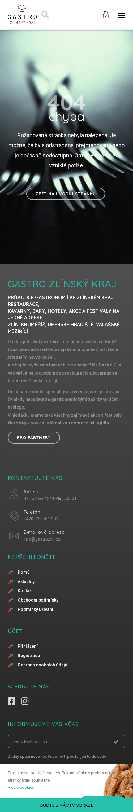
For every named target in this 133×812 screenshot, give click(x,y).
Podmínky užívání (35, 609)
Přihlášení (28, 646)
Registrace (29, 655)
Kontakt (25, 590)
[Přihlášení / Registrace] (105, 14)
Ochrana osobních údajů (42, 664)
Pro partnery (34, 437)
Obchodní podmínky (38, 600)
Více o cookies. (21, 787)
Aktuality (26, 581)
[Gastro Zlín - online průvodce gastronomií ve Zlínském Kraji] (22, 15)
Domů (24, 572)
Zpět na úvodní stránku (66, 193)
